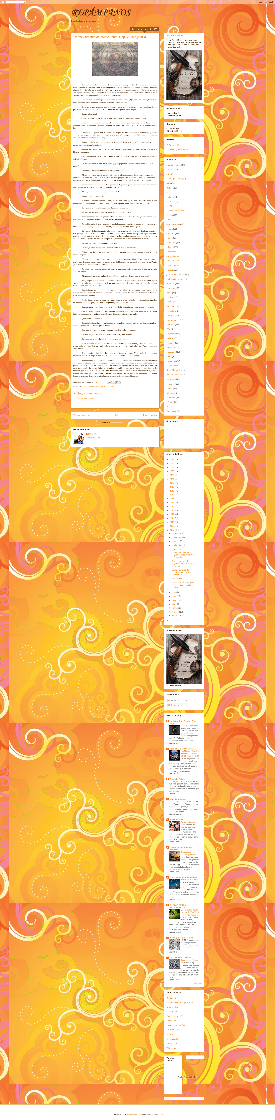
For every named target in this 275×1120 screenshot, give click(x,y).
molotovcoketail (133, 1114)
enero (175, 616)
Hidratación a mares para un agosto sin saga (188, 854)
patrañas (170, 324)
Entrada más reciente (82, 415)
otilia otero (171, 311)
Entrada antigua (150, 415)
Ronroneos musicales (189, 880)
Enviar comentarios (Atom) (120, 423)
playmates (171, 334)
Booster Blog (177, 578)
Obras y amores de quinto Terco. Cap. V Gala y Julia (183, 584)
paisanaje (170, 315)
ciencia (169, 215)
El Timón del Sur (175, 35)
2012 (172, 514)
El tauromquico (173, 1011)
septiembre (177, 545)
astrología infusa (173, 179)
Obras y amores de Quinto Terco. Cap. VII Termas (182, 563)
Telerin (172, 802)
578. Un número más (189, 726)
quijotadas (171, 361)
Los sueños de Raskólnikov (183, 877)
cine (168, 220)
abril (174, 604)
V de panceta (172, 1043)
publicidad (171, 352)
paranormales (172, 320)
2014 (172, 506)
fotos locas (171, 265)
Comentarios (176, 705)
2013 (172, 510)
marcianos (171, 288)
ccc (167, 206)
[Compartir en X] (114, 382)
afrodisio (170, 169)
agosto (175, 549)
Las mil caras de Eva (175, 1025)
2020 (172, 483)
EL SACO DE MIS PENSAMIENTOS (177, 906)
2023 (172, 471)
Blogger (160, 1114)
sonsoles (170, 384)
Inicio (117, 415)
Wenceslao (171, 411)
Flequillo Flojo (172, 261)
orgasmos (170, 306)
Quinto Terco (100, 386)
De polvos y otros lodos (177, 149)
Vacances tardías (188, 822)
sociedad (170, 379)
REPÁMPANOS (100, 12)
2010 (172, 522)
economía (170, 242)
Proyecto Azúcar (177, 779)
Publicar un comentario (86, 398)
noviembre (177, 537)
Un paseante (172, 1039)
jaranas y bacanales (175, 274)
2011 (172, 518)
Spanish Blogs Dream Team (182, 749)
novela (169, 302)
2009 (172, 526)
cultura (169, 229)
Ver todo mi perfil (93, 438)
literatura (170, 283)
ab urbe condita (88, 386)
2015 (172, 502)
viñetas (169, 402)
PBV (168, 329)
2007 (172, 620)
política (169, 338)
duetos (169, 238)
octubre (175, 541)
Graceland (171, 1020)
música (169, 297)
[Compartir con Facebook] (116, 382)
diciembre (176, 533)
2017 (172, 495)
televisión (170, 393)
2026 (172, 459)
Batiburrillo (171, 998)
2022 (172, 475)
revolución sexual (174, 375)
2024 (172, 467)
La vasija (173, 781)
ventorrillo (110, 386)
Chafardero (94, 434)
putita (168, 356)
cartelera (170, 197)
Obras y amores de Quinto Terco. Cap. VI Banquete (182, 572)
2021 (172, 479)
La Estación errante (175, 279)
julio (174, 592)
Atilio (168, 183)
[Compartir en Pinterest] (119, 382)
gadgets (170, 270)
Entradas (174, 700)
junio (174, 596)
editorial (170, 247)
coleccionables (173, 224)
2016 (172, 498)
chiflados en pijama (175, 210)
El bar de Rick (176, 819)
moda (169, 293)
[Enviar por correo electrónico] (108, 382)
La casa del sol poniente (181, 958)
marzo (175, 608)
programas (171, 347)
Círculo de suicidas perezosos (180, 1002)
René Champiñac (174, 370)
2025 (172, 463)
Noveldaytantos (173, 1030)
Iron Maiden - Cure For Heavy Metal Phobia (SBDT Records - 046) (189, 753)
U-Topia (169, 1034)
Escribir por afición (174, 1016)
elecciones (171, 251)
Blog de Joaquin (177, 799)
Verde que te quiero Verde (182, 938)
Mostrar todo (197, 984)
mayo (175, 600)
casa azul (170, 201)
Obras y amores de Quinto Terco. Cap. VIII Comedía (182, 554)
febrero (175, 612)
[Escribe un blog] (111, 382)
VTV (168, 406)
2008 (172, 530)
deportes (170, 233)
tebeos (169, 388)
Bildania (170, 188)
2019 (172, 487)
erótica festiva (172, 256)
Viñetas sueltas (173, 1048)
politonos (170, 343)
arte (168, 174)
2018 (172, 491)
